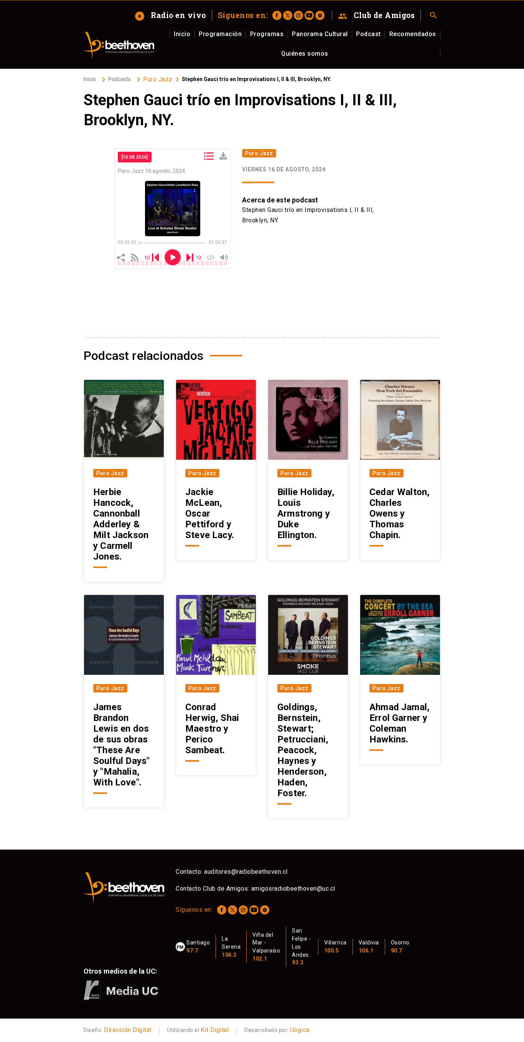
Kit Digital (215, 1030)
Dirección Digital (128, 1030)
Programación (220, 34)
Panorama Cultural (320, 34)
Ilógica (300, 1030)
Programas (267, 34)
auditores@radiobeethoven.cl (246, 871)
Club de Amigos (376, 15)
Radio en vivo (171, 15)
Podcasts (119, 79)
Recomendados (412, 34)
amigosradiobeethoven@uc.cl (293, 888)
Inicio (182, 34)
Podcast (368, 34)
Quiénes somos (304, 53)
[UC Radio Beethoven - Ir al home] (119, 45)
